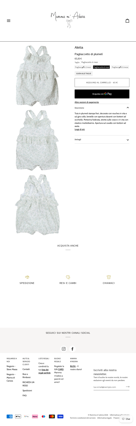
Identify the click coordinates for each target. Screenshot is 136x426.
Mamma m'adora (97, 415)
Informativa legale (104, 418)
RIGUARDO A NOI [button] (12, 360)
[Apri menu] (12, 20)
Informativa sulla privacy (119, 415)
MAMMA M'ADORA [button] (74, 360)
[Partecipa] (126, 386)
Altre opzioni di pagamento (87, 102)
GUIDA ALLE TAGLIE (83, 73)
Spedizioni (27, 390)
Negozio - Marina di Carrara (11, 377)
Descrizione (79, 108)
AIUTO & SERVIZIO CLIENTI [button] (26, 361)
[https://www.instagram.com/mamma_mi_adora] (64, 349)
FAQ (25, 395)
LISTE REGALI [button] (43, 358)
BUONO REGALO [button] (57, 360)
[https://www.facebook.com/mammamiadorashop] (72, 349)
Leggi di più (80, 129)
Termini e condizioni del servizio (83, 418)
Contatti (26, 369)
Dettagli (78, 139)
